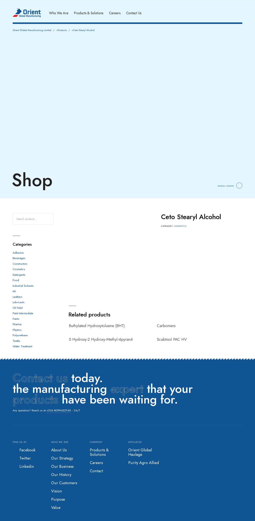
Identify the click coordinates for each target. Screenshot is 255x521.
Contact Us (134, 13)
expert (127, 388)
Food (16, 280)
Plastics (17, 330)
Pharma (17, 324)
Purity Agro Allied (143, 463)
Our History (61, 474)
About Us (59, 450)
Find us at (20, 442)
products (35, 399)
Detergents (19, 275)
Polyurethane (20, 335)
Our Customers (64, 483)
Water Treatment (22, 346)
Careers (115, 13)
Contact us (40, 378)
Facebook (27, 450)
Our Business (62, 466)
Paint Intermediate (23, 313)
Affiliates (135, 442)
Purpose (58, 499)
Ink (14, 291)
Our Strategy (62, 458)
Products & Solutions (88, 13)
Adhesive (18, 253)
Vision (56, 491)
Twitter (25, 458)
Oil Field (18, 308)
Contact (96, 471)
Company (96, 442)
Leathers (17, 297)
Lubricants (18, 302)
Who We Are (58, 13)
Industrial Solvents (23, 286)
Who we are (60, 442)
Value (55, 507)
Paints (16, 319)
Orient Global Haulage (140, 452)
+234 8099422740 (58, 410)
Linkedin (26, 466)
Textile (16, 341)
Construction (20, 264)
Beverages (19, 258)
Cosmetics (180, 226)
